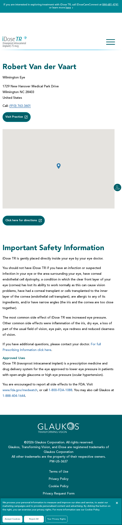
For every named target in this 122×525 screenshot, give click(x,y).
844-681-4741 (110, 4)
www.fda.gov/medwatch (20, 390)
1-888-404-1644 (14, 396)
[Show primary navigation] (110, 42)
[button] (58, 166)
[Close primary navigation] (110, 42)
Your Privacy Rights (56, 519)
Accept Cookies (12, 519)
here (68, 8)
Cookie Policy (92, 510)
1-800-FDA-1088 (60, 390)
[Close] (116, 502)
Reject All (33, 519)
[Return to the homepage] (15, 42)
